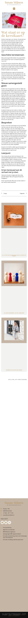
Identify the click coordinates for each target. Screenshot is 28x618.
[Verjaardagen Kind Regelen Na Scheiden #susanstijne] (14, 417)
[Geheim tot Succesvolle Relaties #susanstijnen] (14, 402)
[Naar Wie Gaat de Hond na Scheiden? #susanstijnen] (14, 431)
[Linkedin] (5, 522)
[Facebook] (2, 522)
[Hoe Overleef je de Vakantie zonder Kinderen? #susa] (14, 474)
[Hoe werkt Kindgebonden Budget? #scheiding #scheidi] (14, 460)
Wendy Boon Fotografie (17, 615)
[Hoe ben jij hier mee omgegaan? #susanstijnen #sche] (14, 388)
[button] (14, 9)
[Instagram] (9, 522)
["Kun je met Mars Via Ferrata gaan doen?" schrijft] (14, 445)
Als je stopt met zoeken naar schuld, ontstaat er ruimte (14, 255)
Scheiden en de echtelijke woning (14, 370)
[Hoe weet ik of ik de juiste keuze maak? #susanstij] (14, 489)
